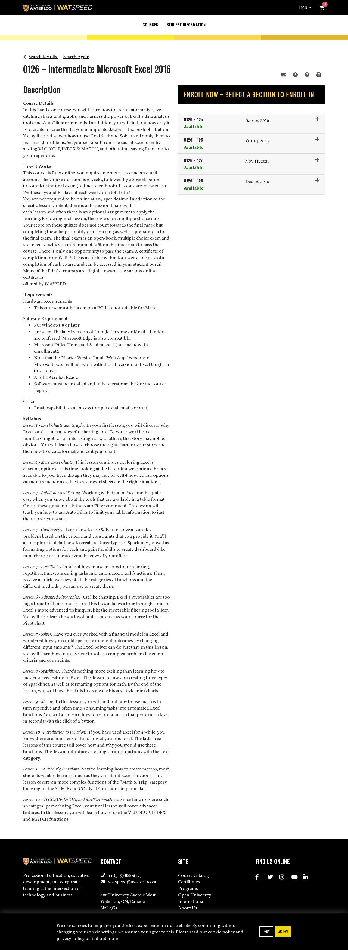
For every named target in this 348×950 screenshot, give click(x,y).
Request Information (186, 24)
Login (303, 8)
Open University (194, 895)
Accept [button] (283, 931)
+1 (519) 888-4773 (125, 875)
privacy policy (70, 938)
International (191, 901)
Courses (150, 24)
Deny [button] (266, 931)
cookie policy (221, 931)
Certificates (189, 881)
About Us (187, 908)
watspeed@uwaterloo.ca (132, 881)
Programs (188, 888)
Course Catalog (193, 875)
